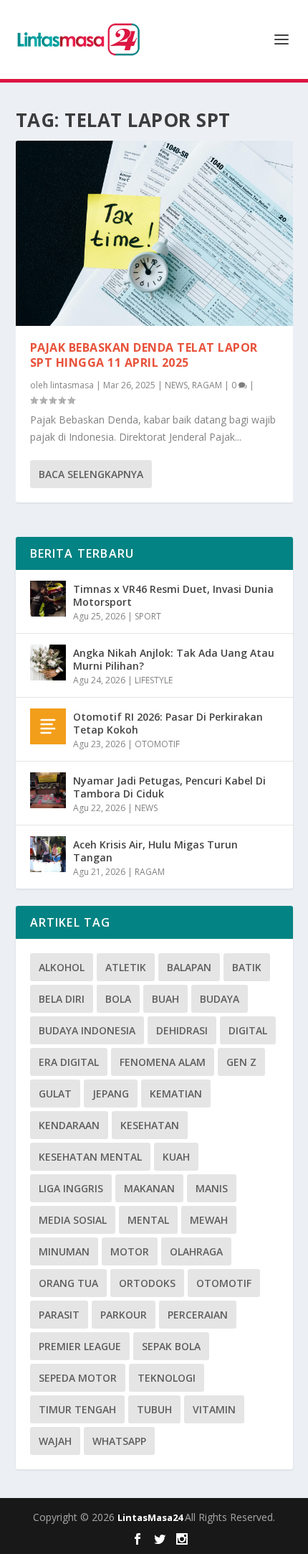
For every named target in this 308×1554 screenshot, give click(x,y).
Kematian (176, 1093)
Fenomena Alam (163, 1062)
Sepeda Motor (78, 1378)
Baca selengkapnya (91, 474)
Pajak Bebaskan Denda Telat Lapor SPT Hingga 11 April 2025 (144, 355)
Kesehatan (149, 1125)
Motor (129, 1251)
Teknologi (167, 1378)
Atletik (125, 967)
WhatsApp (119, 1441)
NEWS (176, 385)
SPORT (148, 616)
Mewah (209, 1220)
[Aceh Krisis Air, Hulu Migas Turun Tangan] (48, 854)
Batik (246, 967)
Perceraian (198, 1314)
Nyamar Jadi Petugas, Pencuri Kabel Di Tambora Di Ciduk (169, 787)
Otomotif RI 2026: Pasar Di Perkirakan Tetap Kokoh (168, 723)
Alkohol (62, 967)
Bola (118, 999)
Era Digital (69, 1062)
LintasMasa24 (151, 1517)
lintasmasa (72, 385)
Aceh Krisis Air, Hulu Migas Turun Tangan (155, 851)
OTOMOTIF (157, 744)
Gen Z (241, 1062)
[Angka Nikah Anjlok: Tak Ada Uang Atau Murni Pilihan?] (48, 662)
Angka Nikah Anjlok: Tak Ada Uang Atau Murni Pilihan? (173, 659)
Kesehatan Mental (90, 1157)
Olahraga (196, 1251)
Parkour (123, 1314)
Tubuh (154, 1409)
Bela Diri (62, 999)
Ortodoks (147, 1283)
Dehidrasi (182, 1030)
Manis (212, 1188)
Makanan (149, 1188)
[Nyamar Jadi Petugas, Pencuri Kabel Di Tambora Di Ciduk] (48, 790)
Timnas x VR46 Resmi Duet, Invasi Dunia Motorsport (173, 595)
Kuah (176, 1157)
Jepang (110, 1093)
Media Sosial (73, 1220)
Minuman (64, 1251)
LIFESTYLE (154, 680)
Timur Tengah (77, 1409)
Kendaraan (69, 1125)
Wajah (55, 1441)
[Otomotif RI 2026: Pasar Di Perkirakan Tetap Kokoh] (48, 726)
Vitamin (214, 1409)
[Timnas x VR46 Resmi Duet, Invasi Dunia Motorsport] (48, 599)
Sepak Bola (171, 1346)
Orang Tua (68, 1283)
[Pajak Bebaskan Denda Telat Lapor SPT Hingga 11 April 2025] (154, 233)
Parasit (59, 1314)
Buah (165, 999)
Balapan (189, 967)
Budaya (219, 999)
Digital (247, 1030)
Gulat (55, 1093)
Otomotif (223, 1283)
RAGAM (207, 385)
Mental (148, 1220)
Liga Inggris (71, 1188)
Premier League (80, 1346)
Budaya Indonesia (87, 1030)
